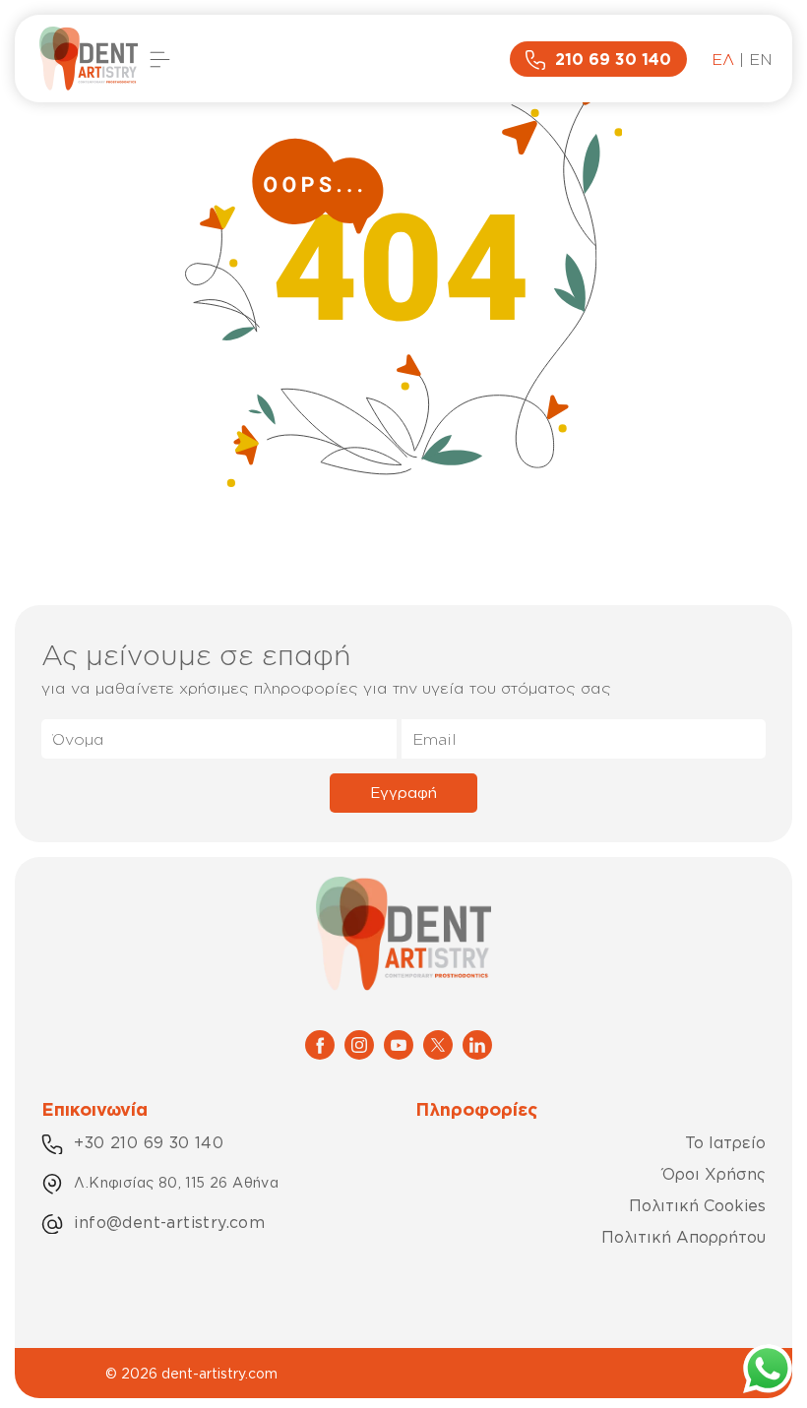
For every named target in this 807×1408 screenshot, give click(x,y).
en (761, 59)
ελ (723, 59)
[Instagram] (359, 1043)
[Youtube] (398, 1043)
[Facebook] (320, 1043)
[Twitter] (438, 1043)
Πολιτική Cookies (697, 1205)
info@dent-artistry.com (169, 1222)
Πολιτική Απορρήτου (683, 1237)
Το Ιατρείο (725, 1142)
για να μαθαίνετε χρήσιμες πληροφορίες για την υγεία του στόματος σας (326, 688)
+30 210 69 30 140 (148, 1142)
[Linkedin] (477, 1043)
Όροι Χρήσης (714, 1174)
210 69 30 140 (613, 59)
